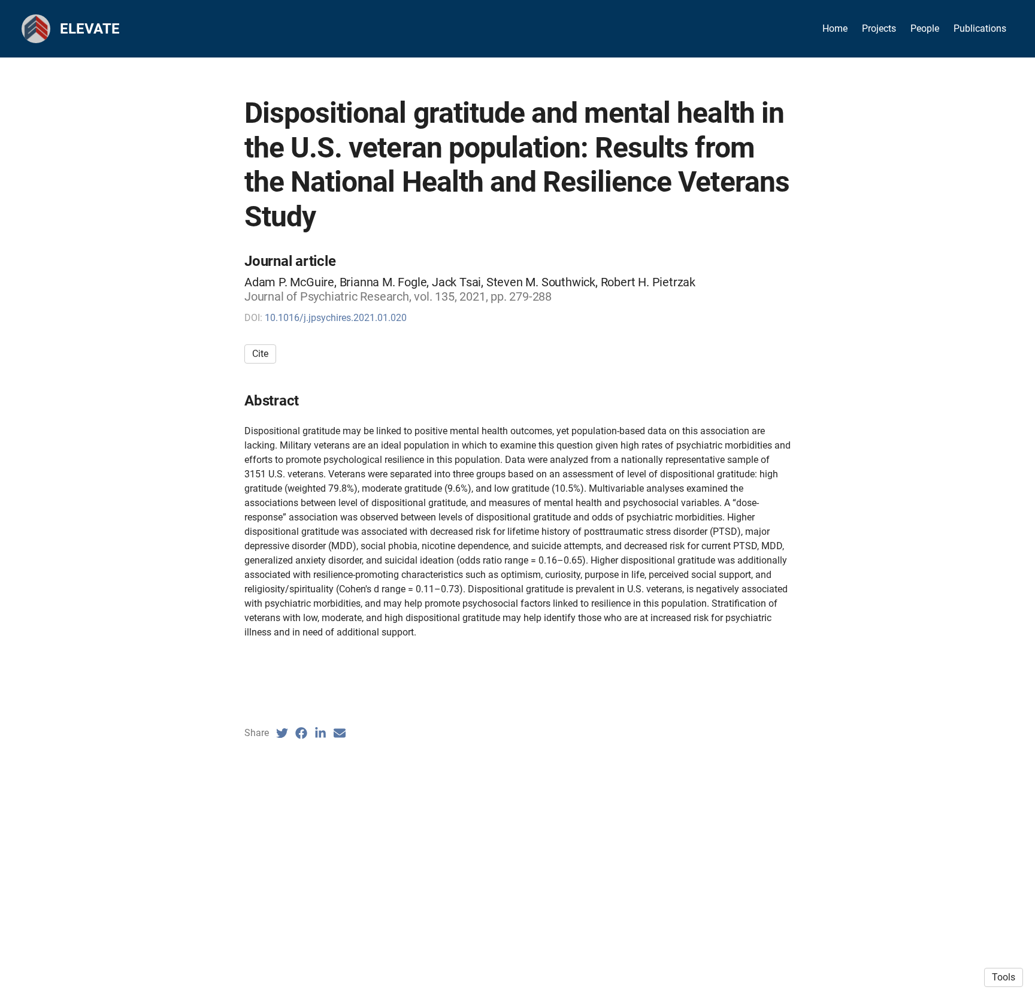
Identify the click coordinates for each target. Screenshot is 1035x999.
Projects (879, 28)
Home (835, 28)
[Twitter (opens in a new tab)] (282, 733)
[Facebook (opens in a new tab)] (301, 733)
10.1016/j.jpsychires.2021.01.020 (336, 317)
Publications (980, 28)
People (924, 28)
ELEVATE (90, 28)
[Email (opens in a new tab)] (340, 733)
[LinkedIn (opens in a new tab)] (320, 733)
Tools (1003, 977)
